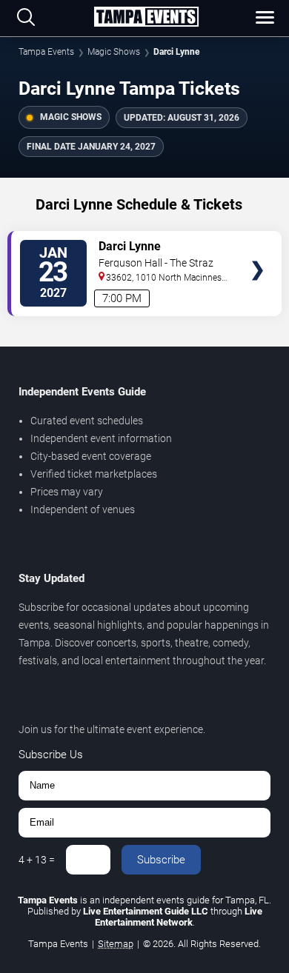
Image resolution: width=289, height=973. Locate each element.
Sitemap (115, 943)
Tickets (257, 242)
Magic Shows (113, 52)
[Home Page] (146, 18)
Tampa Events (46, 52)
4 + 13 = (37, 860)
